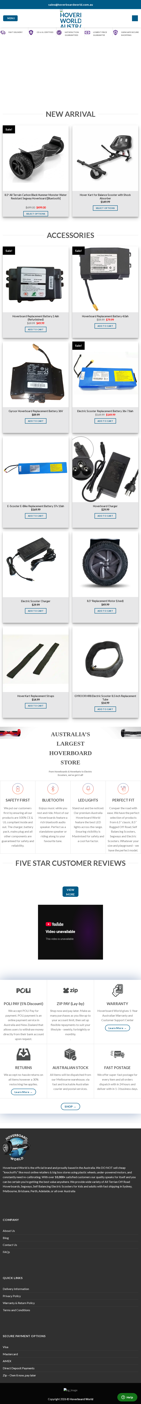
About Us (9, 1230)
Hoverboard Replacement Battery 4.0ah (105, 316)
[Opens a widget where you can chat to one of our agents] (127, 1397)
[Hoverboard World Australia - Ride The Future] (70, 18)
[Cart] (135, 18)
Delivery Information (16, 1289)
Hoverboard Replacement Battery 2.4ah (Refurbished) (35, 318)
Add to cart (36, 329)
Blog (6, 1238)
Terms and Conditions (16, 1310)
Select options (35, 214)
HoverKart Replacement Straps (35, 696)
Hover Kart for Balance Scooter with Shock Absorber (105, 196)
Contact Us (10, 1244)
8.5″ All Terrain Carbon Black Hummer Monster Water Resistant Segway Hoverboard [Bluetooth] (36, 196)
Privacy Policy (12, 1296)
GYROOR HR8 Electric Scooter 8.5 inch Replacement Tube (105, 697)
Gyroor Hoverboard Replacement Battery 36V (36, 411)
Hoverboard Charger (105, 506)
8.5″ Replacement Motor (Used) (105, 600)
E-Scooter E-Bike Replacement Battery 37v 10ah (35, 506)
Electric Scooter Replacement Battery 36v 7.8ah (105, 411)
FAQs (6, 1252)
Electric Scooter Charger (35, 601)
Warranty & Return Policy (19, 1303)
